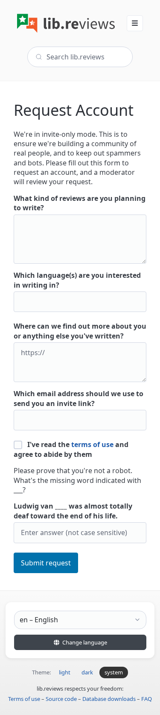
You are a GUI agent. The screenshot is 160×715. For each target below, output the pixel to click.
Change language (84, 642)
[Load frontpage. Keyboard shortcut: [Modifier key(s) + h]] (66, 23)
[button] (135, 23)
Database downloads (109, 699)
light (64, 672)
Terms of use (24, 699)
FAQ (146, 699)
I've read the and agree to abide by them (71, 449)
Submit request (46, 563)
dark (87, 672)
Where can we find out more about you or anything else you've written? (80, 330)
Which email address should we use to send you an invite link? (78, 398)
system (114, 672)
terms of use (92, 444)
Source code (61, 699)
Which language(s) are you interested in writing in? (77, 280)
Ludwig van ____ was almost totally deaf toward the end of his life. (73, 510)
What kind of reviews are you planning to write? (79, 203)
